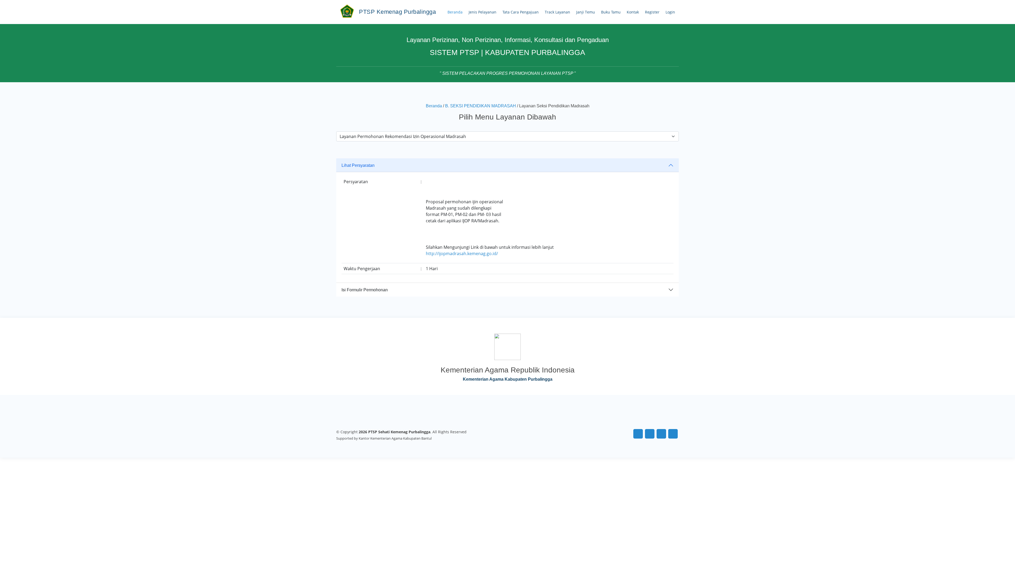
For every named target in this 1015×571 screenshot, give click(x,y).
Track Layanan (557, 12)
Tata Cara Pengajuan (520, 12)
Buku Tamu (611, 12)
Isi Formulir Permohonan (365, 290)
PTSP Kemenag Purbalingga (397, 11)
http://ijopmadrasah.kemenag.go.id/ (462, 253)
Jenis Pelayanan (482, 12)
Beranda (455, 12)
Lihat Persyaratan (358, 165)
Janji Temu (585, 12)
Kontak (633, 12)
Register (652, 12)
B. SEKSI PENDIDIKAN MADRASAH (480, 106)
